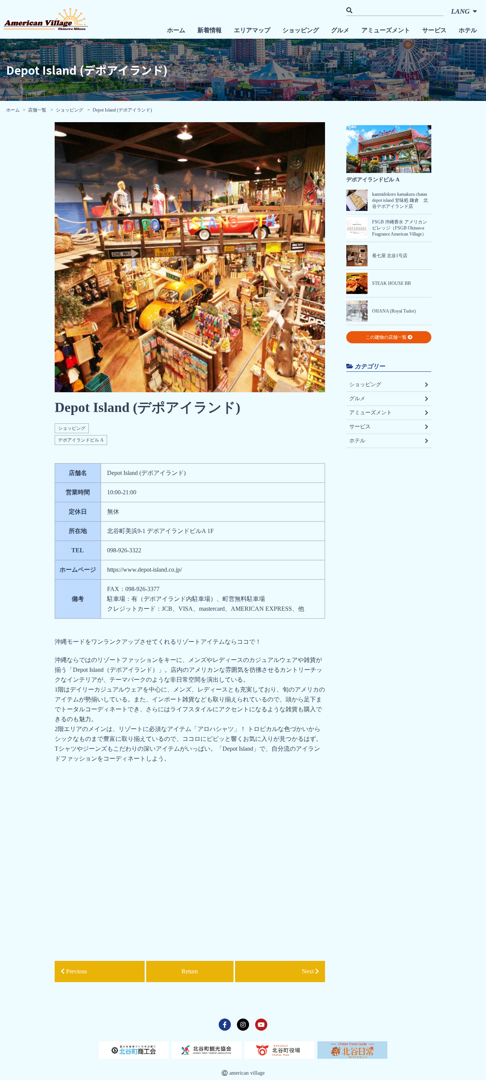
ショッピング (300, 30)
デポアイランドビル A (81, 440)
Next (308, 971)
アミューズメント (385, 30)
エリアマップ (252, 30)
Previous (76, 971)
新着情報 (209, 30)
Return (189, 971)
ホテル (468, 30)
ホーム (176, 30)
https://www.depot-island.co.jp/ (144, 569)
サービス (434, 30)
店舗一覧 (37, 110)
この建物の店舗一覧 (387, 337)
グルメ (340, 30)
